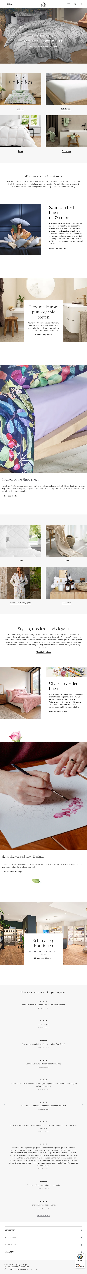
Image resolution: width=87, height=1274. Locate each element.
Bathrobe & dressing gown (20, 603)
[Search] (75, 4)
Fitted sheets (66, 109)
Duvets (20, 151)
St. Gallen (49, 951)
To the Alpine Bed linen (58, 712)
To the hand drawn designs (12, 872)
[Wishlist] (68, 4)
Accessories (66, 603)
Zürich (35, 951)
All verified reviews (43, 1094)
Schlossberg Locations (18, 1146)
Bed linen (20, 109)
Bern (30, 951)
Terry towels (66, 151)
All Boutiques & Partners (43, 958)
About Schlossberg (43, 652)
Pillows (20, 561)
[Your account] (81, 4)
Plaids (66, 561)
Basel (56, 951)
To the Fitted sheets (9, 496)
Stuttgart (44, 954)
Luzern (42, 951)
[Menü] (83, 1254)
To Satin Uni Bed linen (57, 248)
